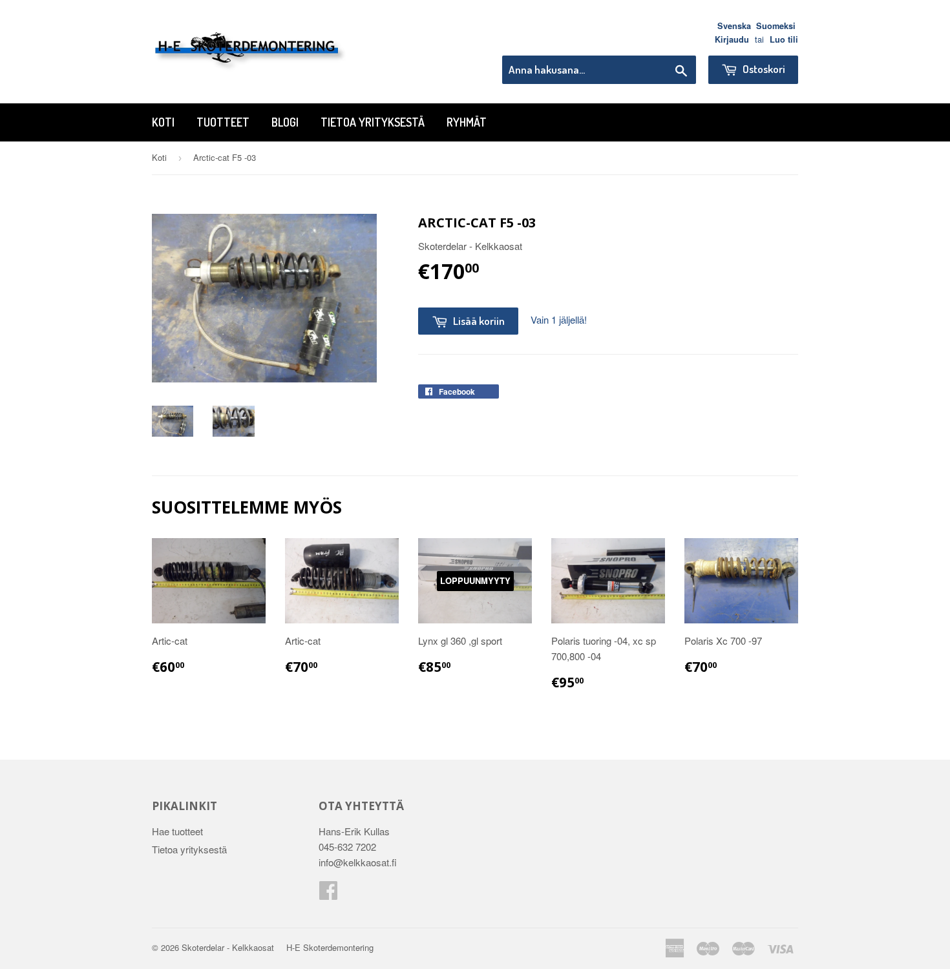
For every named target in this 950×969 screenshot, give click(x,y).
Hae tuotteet (177, 831)
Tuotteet (222, 122)
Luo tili (784, 39)
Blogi (285, 122)
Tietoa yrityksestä (373, 122)
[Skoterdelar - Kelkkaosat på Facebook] (328, 894)
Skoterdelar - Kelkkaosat (228, 947)
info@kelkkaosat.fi (358, 862)
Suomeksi (776, 26)
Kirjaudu (732, 39)
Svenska (734, 26)
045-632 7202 (347, 846)
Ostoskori (763, 69)
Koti (163, 122)
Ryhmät (467, 122)
